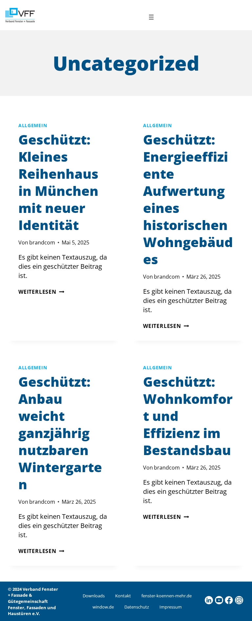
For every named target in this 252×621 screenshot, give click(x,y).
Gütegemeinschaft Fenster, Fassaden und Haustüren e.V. (32, 607)
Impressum (170, 607)
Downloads (94, 596)
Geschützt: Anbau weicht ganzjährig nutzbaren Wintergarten (60, 433)
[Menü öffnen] (151, 17)
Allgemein (32, 125)
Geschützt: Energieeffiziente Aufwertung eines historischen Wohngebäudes (188, 199)
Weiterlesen (41, 291)
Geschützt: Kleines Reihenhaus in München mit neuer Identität (58, 182)
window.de (103, 607)
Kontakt (123, 596)
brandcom (42, 242)
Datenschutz (136, 607)
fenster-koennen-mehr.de (166, 596)
